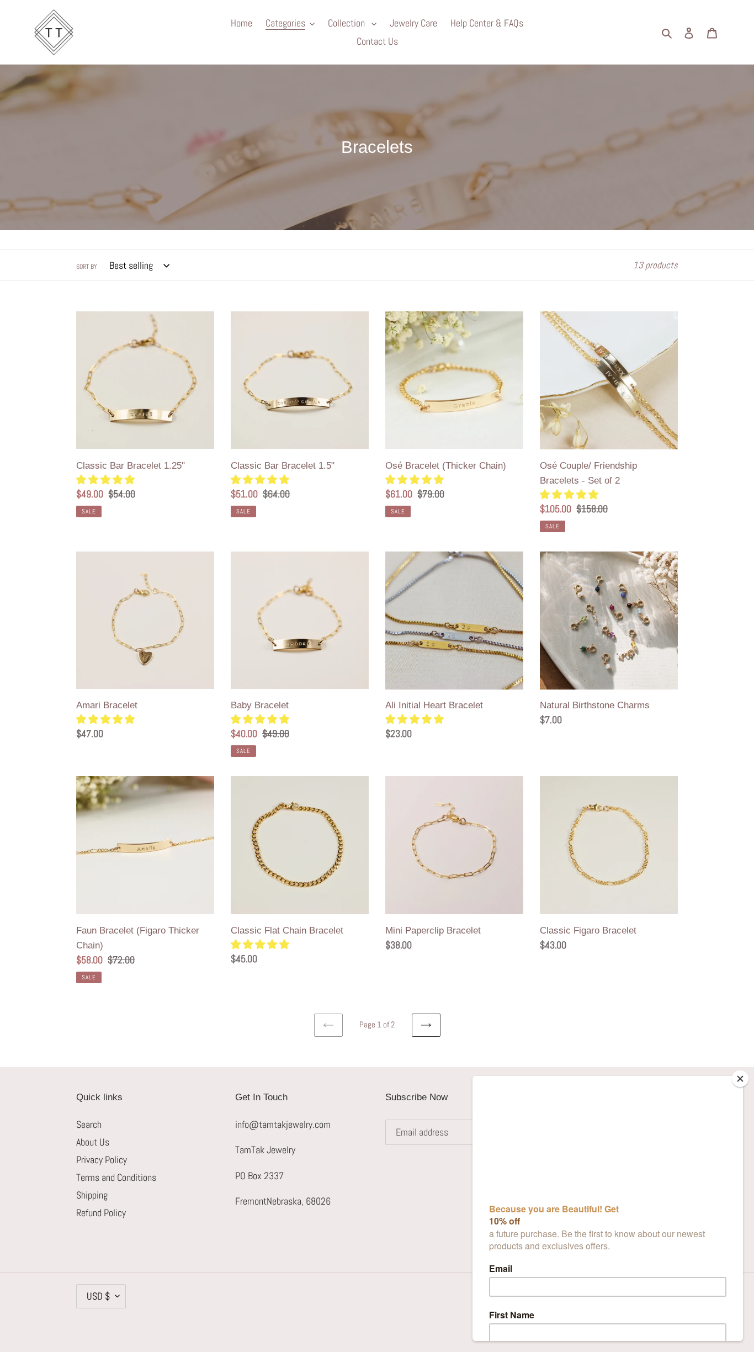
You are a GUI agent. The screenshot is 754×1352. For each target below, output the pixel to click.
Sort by (86, 266)
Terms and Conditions (116, 1177)
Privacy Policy (101, 1159)
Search (89, 1124)
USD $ (98, 1296)
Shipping (92, 1195)
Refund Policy (101, 1212)
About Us (92, 1142)
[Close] (740, 1078)
